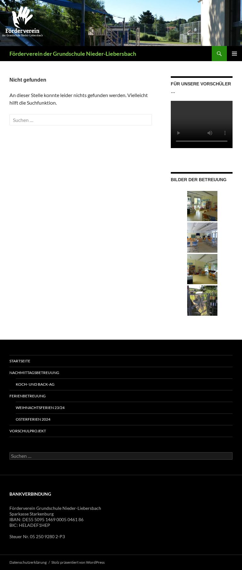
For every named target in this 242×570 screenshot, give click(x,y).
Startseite (19, 361)
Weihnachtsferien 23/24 (40, 407)
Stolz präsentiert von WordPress (78, 562)
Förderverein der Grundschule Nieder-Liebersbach (72, 53)
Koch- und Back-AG (35, 384)
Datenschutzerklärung (28, 562)
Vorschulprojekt (27, 431)
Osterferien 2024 (33, 419)
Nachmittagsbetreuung (34, 372)
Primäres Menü (234, 53)
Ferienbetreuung (27, 396)
